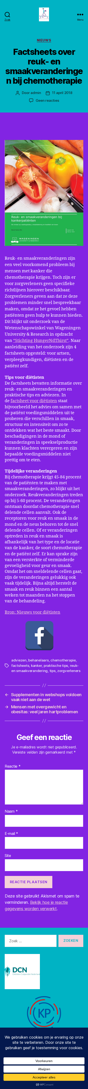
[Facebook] (39, 636)
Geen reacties (47, 100)
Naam (11, 811)
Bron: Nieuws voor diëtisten (32, 612)
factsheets (20, 665)
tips (53, 670)
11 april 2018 (62, 92)
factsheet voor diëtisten (34, 401)
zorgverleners (68, 670)
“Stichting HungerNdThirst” (41, 340)
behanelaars (38, 660)
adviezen (19, 660)
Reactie (13, 766)
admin (36, 92)
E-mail (11, 834)
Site (8, 856)
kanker (36, 665)
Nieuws (44, 40)
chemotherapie (63, 660)
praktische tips (56, 665)
